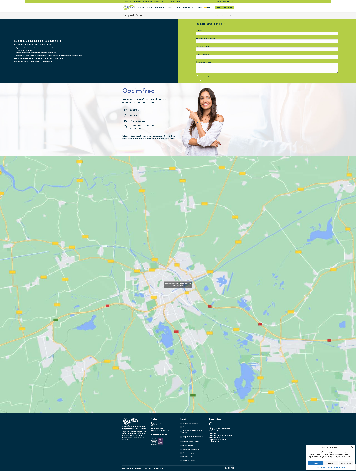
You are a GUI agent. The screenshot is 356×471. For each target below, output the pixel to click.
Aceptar (315, 463)
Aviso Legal (227, 76)
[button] (352, 447)
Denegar (330, 463)
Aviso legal (342, 467)
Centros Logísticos (188, 456)
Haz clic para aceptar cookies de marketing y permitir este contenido (178, 284)
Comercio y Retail (188, 445)
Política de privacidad (135, 468)
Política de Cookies (147, 468)
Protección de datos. (235, 76)
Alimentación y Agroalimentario (192, 453)
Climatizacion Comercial (190, 427)
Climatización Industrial (190, 423)
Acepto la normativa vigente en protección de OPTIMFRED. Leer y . (219, 76)
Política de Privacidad (332, 467)
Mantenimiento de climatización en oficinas (192, 437)
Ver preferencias (346, 463)
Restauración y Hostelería (190, 449)
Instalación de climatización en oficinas (192, 431)
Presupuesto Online (188, 460)
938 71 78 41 (128, 1)
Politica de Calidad (158, 468)
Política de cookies (321, 467)
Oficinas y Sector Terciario (190, 442)
